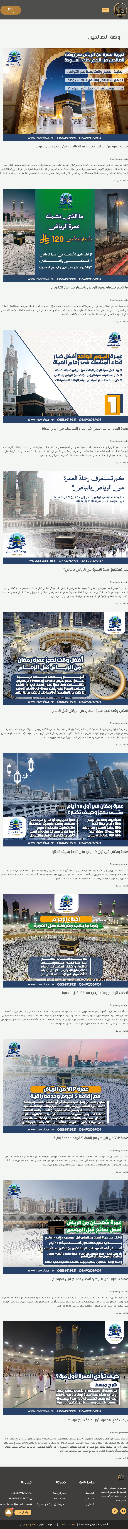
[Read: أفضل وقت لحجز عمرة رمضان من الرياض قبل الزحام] (65, 659)
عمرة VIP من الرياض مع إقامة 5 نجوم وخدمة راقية (91, 1138)
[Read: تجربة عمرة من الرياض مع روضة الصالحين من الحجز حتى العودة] (65, 94)
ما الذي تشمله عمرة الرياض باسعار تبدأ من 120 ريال (89, 288)
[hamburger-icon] (105, 10)
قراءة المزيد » (121, 180)
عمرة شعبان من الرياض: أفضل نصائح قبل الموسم (90, 1279)
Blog (112, 159)
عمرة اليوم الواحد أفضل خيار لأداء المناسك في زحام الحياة (85, 429)
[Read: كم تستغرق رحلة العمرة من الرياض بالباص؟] (65, 518)
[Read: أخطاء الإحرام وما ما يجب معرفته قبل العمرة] (65, 941)
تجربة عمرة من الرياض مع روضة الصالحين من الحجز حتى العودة (81, 146)
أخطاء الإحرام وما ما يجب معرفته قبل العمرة (95, 993)
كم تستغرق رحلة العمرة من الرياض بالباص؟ (95, 570)
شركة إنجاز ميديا (29, 1525)
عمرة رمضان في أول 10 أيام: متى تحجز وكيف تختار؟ (90, 852)
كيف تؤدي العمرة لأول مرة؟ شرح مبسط (97, 1420)
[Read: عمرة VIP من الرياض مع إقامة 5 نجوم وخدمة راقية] (65, 1086)
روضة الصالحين (67, 1525)
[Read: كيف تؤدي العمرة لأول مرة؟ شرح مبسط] (65, 1368)
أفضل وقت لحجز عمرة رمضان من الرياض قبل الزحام (90, 711)
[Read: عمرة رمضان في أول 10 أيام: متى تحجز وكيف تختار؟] (65, 800)
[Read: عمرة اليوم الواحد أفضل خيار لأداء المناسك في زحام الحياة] (65, 376)
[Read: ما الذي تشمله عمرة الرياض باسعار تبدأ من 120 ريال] (65, 235)
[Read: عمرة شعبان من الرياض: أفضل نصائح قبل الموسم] (65, 1227)
